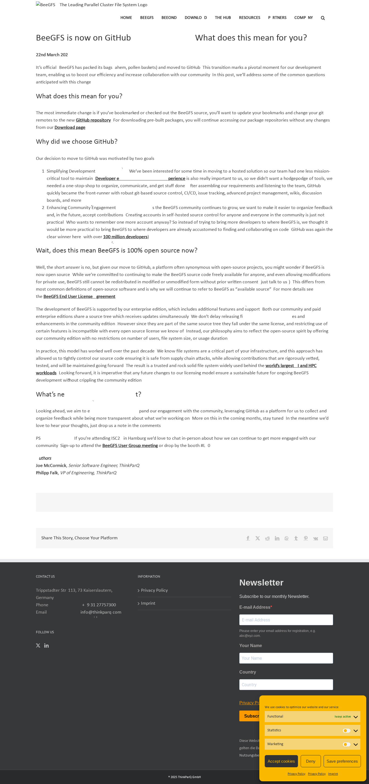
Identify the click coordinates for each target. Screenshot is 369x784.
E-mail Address (254, 607)
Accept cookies (281, 761)
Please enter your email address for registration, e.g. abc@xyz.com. (277, 633)
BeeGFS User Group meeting (130, 445)
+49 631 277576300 (99, 605)
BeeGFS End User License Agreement (79, 296)
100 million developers (125, 237)
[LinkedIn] (46, 645)
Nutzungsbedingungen (257, 755)
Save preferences (342, 761)
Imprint (333, 774)
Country (247, 672)
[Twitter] (38, 645)
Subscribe (254, 716)
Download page (70, 127)
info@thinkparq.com (100, 612)
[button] (323, 17)
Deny (311, 761)
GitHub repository (93, 120)
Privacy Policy (296, 774)
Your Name (250, 645)
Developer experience (140, 178)
